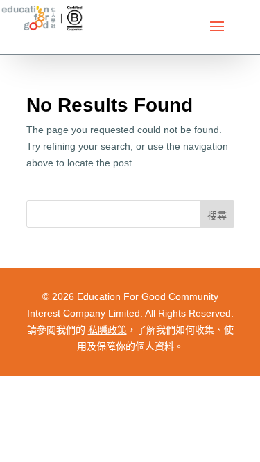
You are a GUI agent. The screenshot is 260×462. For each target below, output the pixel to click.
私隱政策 (107, 329)
